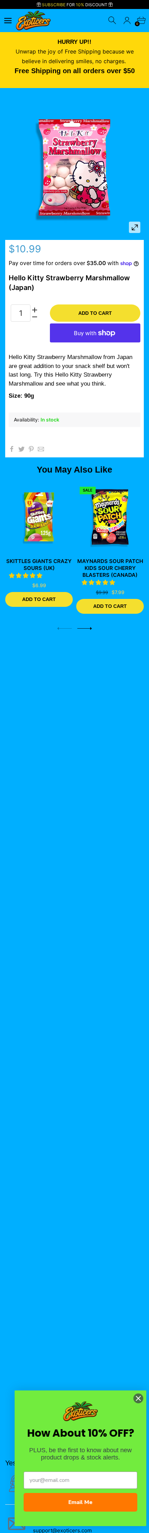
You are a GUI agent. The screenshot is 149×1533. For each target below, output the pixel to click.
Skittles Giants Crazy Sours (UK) (39, 564)
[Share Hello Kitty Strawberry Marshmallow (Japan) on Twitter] (21, 449)
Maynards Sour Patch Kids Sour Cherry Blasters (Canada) (110, 568)
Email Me (76, 1502)
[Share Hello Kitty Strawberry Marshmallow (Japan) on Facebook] (12, 449)
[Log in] (127, 20)
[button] (26, 575)
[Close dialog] (134, 1398)
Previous (64, 628)
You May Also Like (74, 469)
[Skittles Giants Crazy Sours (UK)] (39, 517)
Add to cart (95, 313)
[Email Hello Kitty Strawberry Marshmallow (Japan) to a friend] (41, 449)
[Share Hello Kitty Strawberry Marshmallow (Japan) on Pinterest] (31, 449)
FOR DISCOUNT (75, 4)
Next (84, 628)
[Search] (113, 20)
